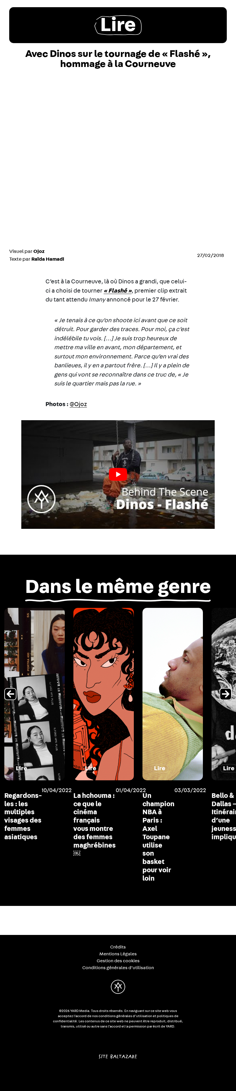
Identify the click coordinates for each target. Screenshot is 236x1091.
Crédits (118, 947)
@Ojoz (78, 404)
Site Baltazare (118, 1054)
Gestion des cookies (118, 961)
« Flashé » (118, 291)
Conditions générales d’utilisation (118, 967)
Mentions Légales (118, 954)
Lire (118, 25)
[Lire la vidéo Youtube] (118, 474)
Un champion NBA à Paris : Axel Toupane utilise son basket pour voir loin (158, 837)
